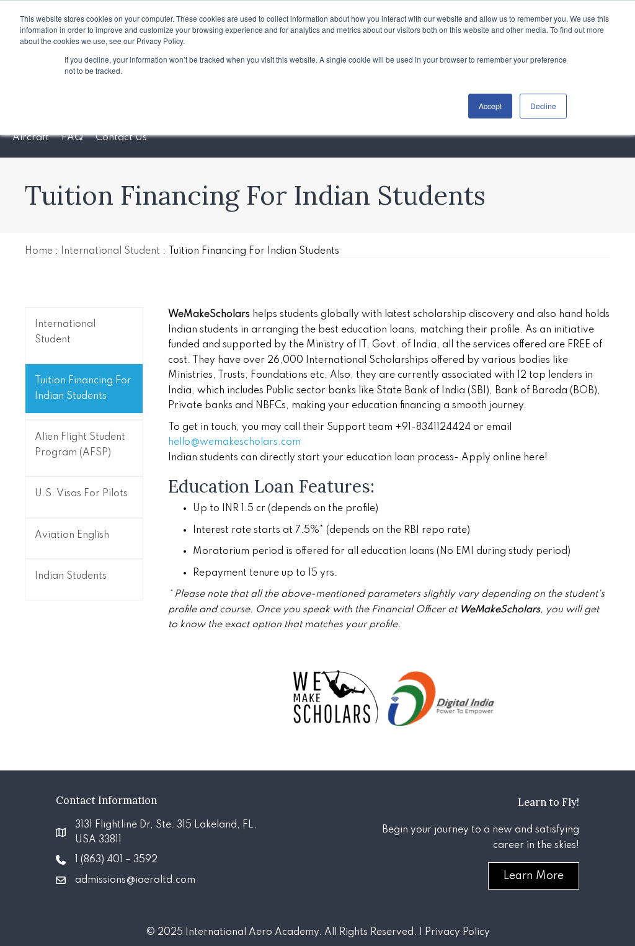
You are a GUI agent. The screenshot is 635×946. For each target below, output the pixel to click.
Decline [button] (543, 105)
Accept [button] (490, 105)
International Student (110, 251)
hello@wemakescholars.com (234, 442)
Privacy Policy (457, 932)
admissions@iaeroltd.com (135, 880)
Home (39, 251)
